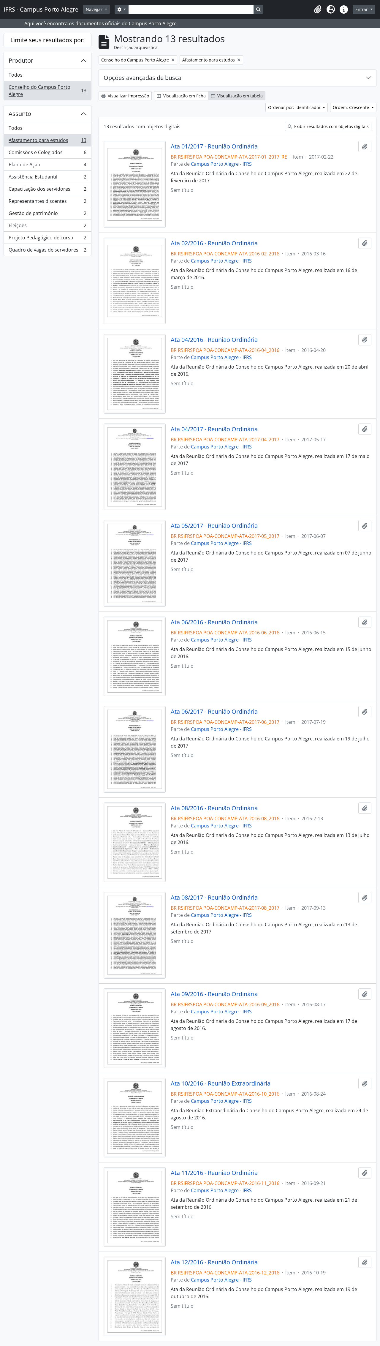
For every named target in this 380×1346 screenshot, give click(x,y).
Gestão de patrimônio (47, 214)
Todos (16, 75)
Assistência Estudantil (47, 178)
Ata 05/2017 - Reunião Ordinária (214, 525)
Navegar (95, 9)
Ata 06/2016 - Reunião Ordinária (214, 622)
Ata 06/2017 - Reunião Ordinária (214, 711)
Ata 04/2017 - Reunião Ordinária (214, 429)
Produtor (21, 60)
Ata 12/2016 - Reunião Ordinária (214, 1262)
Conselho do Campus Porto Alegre (47, 90)
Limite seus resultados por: (47, 40)
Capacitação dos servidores (47, 190)
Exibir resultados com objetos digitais (331, 126)
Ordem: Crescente (351, 107)
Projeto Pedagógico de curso (47, 239)
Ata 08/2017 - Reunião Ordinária (214, 897)
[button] (317, 9)
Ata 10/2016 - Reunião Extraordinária (220, 1083)
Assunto (20, 114)
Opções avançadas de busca (142, 78)
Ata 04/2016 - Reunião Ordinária (214, 339)
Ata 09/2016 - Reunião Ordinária (214, 994)
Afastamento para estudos (47, 141)
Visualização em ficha (184, 96)
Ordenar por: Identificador (295, 107)
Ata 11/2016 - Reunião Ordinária (214, 1172)
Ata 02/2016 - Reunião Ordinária (214, 243)
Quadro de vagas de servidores (47, 251)
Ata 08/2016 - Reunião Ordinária (214, 808)
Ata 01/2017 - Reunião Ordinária (214, 146)
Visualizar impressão (128, 96)
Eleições (47, 227)
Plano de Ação (47, 166)
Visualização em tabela (239, 96)
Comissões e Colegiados (47, 154)
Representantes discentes (47, 202)
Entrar (362, 9)
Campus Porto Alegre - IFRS (221, 164)
